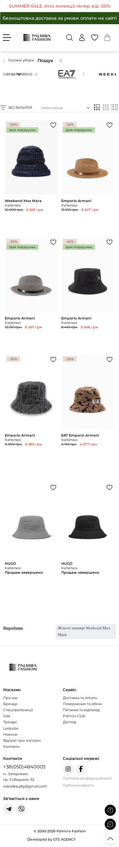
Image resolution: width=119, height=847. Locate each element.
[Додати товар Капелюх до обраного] (53, 125)
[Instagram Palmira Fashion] (68, 769)
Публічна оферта (78, 785)
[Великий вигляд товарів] (97, 107)
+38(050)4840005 (24, 767)
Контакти (11, 746)
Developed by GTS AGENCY (51, 839)
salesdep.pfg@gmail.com (25, 786)
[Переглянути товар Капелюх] (31, 177)
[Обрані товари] (94, 37)
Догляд (69, 722)
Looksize (10, 728)
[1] (65, 74)
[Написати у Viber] (21, 809)
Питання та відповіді (81, 710)
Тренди (10, 722)
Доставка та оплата (80, 698)
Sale (6, 716)
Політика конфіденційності (87, 778)
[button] (69, 37)
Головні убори (21, 60)
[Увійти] (82, 37)
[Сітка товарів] (106, 107)
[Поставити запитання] (110, 810)
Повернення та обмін (82, 704)
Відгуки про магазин (22, 740)
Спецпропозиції (18, 710)
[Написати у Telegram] (8, 809)
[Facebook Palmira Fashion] (81, 769)
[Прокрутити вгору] (110, 838)
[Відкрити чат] (110, 824)
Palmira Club (74, 716)
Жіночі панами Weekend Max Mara (84, 631)
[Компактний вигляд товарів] (114, 107)
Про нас (10, 698)
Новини (10, 734)
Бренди (10, 704)
